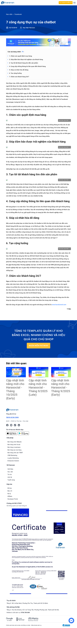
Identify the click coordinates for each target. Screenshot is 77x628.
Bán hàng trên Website (15, 442)
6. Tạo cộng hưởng (15, 73)
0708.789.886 (25, 612)
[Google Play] (23, 433)
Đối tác (10, 488)
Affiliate (10, 496)
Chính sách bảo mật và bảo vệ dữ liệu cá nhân (18, 625)
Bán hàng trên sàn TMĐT (15, 452)
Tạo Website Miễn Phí (65, 2)
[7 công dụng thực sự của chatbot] (16, 372)
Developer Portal (13, 499)
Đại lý (9, 493)
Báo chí (10, 491)
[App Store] (11, 433)
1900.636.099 (12, 417)
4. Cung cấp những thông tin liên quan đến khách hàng (27, 66)
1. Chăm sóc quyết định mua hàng (20, 56)
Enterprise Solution (13, 461)
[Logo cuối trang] (12, 409)
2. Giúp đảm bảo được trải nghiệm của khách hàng (26, 59)
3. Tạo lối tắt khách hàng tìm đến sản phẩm (23, 63)
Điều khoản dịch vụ (36, 625)
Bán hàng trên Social (14, 444)
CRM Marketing (12, 455)
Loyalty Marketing (13, 458)
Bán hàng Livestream (14, 447)
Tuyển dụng (11, 480)
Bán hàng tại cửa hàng (14, 450)
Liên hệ (10, 477)
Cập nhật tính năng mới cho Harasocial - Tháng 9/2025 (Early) (60, 387)
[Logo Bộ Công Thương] (66, 625)
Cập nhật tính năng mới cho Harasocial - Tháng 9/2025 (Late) (38, 387)
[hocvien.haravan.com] (29, 2)
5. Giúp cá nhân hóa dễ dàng (18, 70)
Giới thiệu (10, 469)
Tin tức (10, 474)
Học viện (10, 472)
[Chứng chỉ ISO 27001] (38, 552)
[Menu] (74, 3)
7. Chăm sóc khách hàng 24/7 (19, 77)
